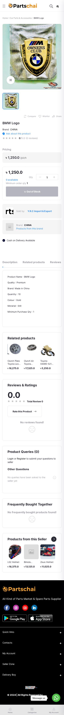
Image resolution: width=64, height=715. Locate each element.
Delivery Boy (9, 674)
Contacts (7, 642)
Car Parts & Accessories (21, 18)
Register (21, 458)
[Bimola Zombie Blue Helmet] (31, 551)
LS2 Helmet (13, 562)
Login (10, 458)
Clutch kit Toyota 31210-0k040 (30, 364)
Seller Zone (8, 664)
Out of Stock (33, 191)
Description (9, 262)
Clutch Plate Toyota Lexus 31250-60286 (14, 364)
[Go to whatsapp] (56, 698)
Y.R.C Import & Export (40, 211)
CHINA (13, 129)
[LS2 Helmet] (15, 551)
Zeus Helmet (46, 562)
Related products (34, 262)
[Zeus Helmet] (47, 551)
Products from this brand (29, 228)
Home (5, 18)
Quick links (8, 632)
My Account (8, 653)
